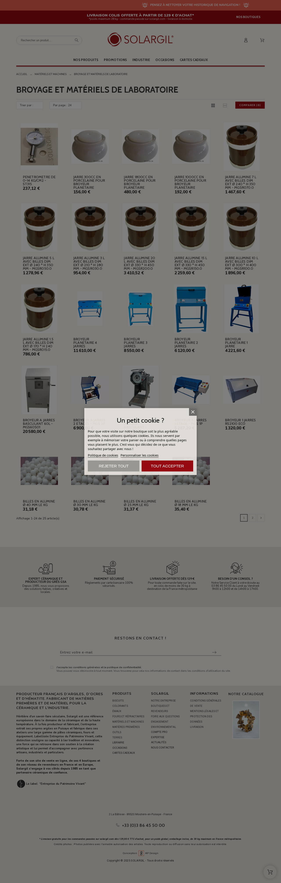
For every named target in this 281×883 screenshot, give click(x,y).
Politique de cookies (103, 455)
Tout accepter (167, 466)
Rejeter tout (114, 466)
